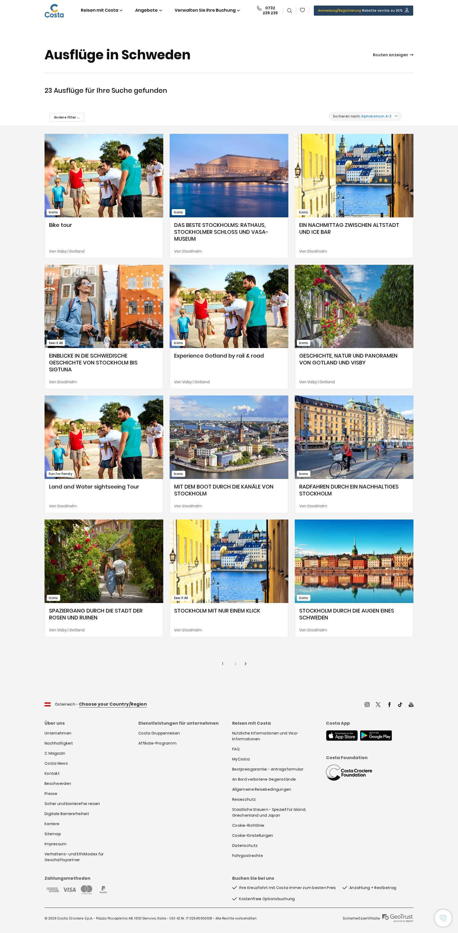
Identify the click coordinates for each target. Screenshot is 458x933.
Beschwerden (58, 783)
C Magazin (55, 753)
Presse (51, 793)
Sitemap (53, 834)
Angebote (146, 10)
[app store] (342, 736)
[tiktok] (400, 705)
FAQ (236, 749)
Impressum (56, 844)
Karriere (52, 823)
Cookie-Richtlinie (248, 825)
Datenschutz (245, 845)
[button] (303, 10)
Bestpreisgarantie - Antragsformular (267, 769)
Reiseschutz (244, 799)
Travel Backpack (303, 10)
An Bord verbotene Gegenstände (264, 779)
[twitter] (378, 705)
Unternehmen (58, 733)
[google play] (376, 736)
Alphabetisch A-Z (376, 116)
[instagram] (367, 705)
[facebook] (389, 705)
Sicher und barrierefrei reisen (72, 803)
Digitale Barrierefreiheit (67, 813)
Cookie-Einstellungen (252, 835)
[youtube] (411, 705)
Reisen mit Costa (99, 10)
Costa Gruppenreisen (159, 733)
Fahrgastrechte (247, 855)
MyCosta (241, 759)
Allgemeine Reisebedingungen (261, 789)
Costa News (56, 763)
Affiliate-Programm (157, 743)
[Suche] (290, 10)
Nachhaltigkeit (59, 743)
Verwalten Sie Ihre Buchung (205, 10)
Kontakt (52, 773)
